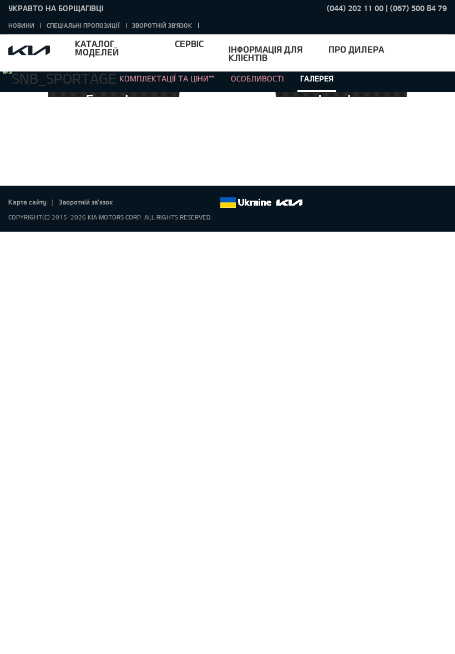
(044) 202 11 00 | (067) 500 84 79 (387, 8)
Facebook (133, 203)
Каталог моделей (97, 47)
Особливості (257, 78)
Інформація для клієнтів (265, 53)
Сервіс (189, 43)
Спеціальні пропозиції (83, 25)
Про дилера (356, 49)
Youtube (179, 203)
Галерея (316, 78)
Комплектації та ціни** (166, 78)
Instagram (195, 203)
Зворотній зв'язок (162, 25)
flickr (211, 203)
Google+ (164, 203)
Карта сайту (27, 202)
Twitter (148, 203)
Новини (21, 25)
